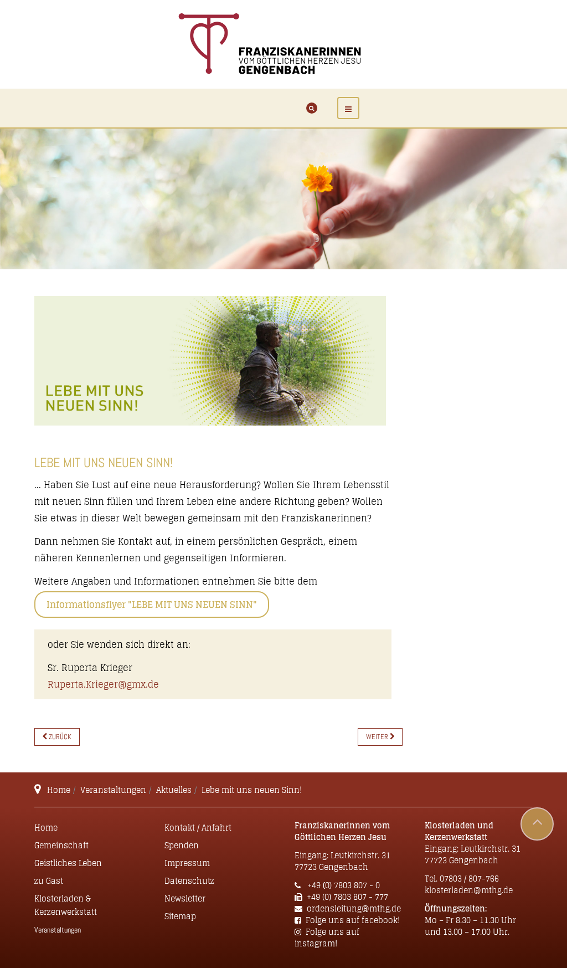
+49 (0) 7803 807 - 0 (342, 885)
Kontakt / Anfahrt (197, 827)
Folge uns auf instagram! (327, 937)
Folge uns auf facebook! (353, 920)
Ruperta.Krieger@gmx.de (103, 684)
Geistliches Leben (68, 863)
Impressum (187, 863)
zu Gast (48, 881)
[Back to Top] (537, 824)
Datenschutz (189, 881)
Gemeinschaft (61, 845)
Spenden (181, 845)
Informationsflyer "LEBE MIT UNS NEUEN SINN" (152, 604)
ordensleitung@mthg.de (354, 908)
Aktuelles (174, 790)
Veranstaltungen (113, 790)
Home (58, 790)
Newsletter (184, 898)
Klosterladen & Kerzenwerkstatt (65, 905)
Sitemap (180, 916)
